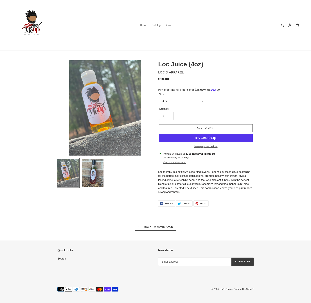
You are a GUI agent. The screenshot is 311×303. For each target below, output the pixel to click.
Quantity (164, 108)
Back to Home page (158, 226)
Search (61, 258)
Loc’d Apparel (226, 289)
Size (161, 94)
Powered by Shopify (244, 289)
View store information (174, 162)
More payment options (206, 146)
